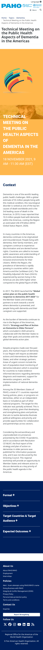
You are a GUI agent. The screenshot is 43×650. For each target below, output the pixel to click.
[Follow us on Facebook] (10, 625)
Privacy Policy (8, 594)
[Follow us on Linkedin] (24, 625)
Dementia (20, 18)
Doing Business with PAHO (13, 588)
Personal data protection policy (15, 597)
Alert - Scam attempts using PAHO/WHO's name (21, 585)
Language (35, 1)
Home (4, 18)
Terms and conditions (11, 600)
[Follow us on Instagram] (14, 625)
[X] (5, 625)
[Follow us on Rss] (32, 625)
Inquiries (6, 609)
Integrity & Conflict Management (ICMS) (18, 591)
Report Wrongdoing (21, 615)
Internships (7, 576)
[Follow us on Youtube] (19, 625)
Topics (11, 18)
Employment (8, 573)
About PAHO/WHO (10, 570)
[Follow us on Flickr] (28, 625)
